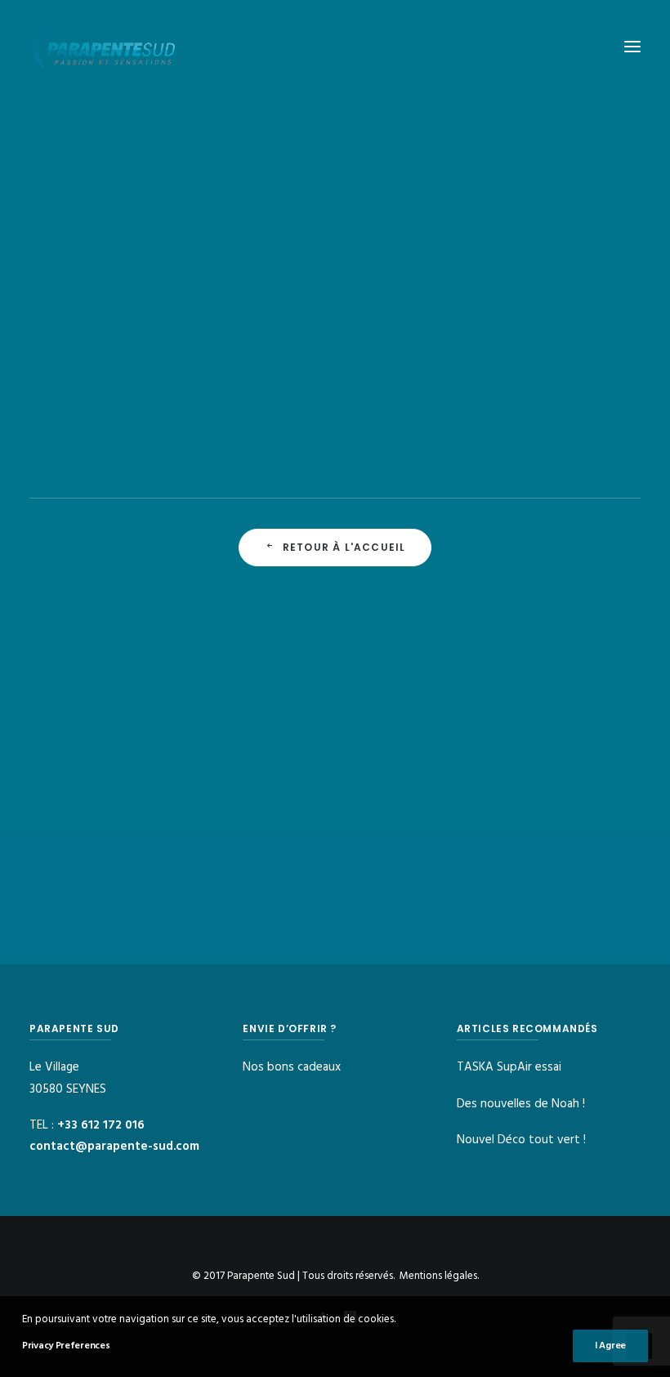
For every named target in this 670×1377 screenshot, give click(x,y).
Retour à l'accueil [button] (344, 547)
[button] (632, 46)
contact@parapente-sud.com (114, 1146)
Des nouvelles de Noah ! (521, 1104)
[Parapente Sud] (104, 46)
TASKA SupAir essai (509, 1067)
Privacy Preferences (65, 1346)
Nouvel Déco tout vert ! (521, 1140)
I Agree (610, 1346)
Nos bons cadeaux (292, 1067)
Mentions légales (438, 1276)
